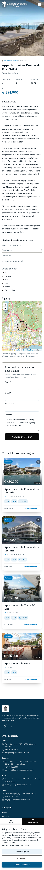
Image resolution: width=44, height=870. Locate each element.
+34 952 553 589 (11, 767)
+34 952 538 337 (11, 782)
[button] (5, 305)
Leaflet (17, 350)
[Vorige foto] (3, 24)
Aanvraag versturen (22, 436)
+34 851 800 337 (12, 797)
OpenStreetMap (28, 350)
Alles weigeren (22, 851)
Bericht (12, 415)
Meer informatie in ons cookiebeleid (15, 845)
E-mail (12, 393)
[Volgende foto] (41, 24)
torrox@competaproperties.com (18, 785)
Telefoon (13, 404)
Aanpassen (22, 858)
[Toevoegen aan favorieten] (38, 462)
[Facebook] (11, 726)
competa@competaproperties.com (19, 770)
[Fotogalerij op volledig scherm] (22, 28)
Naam (12, 382)
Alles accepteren (22, 865)
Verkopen (5, 816)
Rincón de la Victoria (11, 60)
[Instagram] (4, 726)
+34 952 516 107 (11, 750)
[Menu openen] (39, 4)
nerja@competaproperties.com (17, 800)
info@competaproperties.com (17, 753)
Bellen (11, 823)
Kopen (4, 813)
